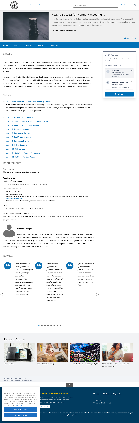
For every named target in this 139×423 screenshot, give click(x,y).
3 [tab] (45, 326)
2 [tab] (42, 326)
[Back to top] (69, 384)
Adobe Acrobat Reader (14, 199)
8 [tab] (60, 326)
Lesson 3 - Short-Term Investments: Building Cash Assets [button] (28, 121)
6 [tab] (54, 326)
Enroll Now (119, 94)
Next (97, 294)
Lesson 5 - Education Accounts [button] (18, 129)
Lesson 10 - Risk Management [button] (17, 149)
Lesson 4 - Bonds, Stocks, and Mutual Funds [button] (23, 125)
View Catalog (43, 406)
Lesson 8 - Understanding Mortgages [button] (20, 141)
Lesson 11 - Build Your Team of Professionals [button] (23, 153)
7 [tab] (57, 326)
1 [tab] (39, 326)
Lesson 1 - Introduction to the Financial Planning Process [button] (28, 101)
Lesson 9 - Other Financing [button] (16, 145)
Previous (2, 294)
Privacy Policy (72, 415)
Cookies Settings (21, 415)
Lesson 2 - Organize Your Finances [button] (19, 117)
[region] (21, 404)
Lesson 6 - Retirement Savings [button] (18, 133)
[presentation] (33, 4)
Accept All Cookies (20, 409)
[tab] (48, 101)
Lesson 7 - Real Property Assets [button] (18, 137)
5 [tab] (51, 326)
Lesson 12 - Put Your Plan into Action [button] (20, 157)
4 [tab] (48, 326)
